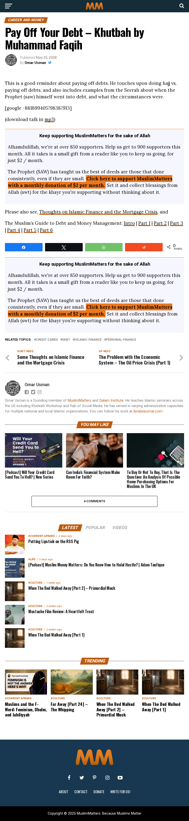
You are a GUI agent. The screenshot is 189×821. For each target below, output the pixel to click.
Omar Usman (35, 63)
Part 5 (30, 230)
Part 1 (144, 223)
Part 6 (46, 230)
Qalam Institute (111, 400)
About (63, 791)
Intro (129, 223)
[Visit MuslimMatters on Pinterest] (94, 778)
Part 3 (176, 223)
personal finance (121, 339)
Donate (99, 791)
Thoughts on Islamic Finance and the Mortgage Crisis (98, 212)
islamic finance (88, 339)
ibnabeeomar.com (147, 411)
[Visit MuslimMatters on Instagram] (107, 778)
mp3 (49, 119)
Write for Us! (120, 791)
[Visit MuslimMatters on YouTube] (120, 778)
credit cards (47, 339)
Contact (81, 791)
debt (66, 339)
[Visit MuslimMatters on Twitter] (82, 778)
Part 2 (160, 223)
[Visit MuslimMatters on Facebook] (69, 778)
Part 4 (13, 230)
